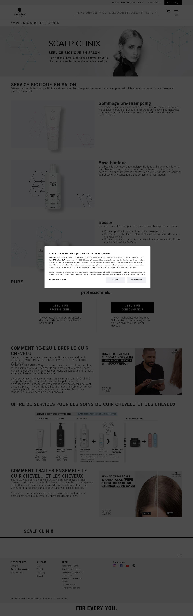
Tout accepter (136, 280)
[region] (97, 267)
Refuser (115, 280)
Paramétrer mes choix (57, 280)
